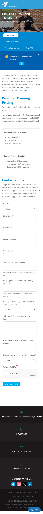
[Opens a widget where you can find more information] (34, 510)
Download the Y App (21, 469)
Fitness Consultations (12, 48)
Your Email (8, 251)
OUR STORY (32, 493)
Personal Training (11, 35)
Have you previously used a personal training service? (18, 303)
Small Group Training (12, 42)
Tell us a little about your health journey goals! (16, 317)
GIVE (10, 493)
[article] (21, 60)
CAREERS (16, 497)
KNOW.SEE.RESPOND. (18, 501)
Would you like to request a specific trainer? (18, 342)
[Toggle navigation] (38, 4)
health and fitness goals (19, 90)
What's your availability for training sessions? (18, 282)
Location (6, 204)
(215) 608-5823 (21, 434)
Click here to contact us (21, 451)
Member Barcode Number (14, 262)
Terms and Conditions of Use (24, 507)
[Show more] (21, 63)
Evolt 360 (29, 48)
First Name (7, 216)
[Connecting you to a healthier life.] (9, 4)
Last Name (7, 228)
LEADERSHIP (28, 497)
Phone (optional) (10, 239)
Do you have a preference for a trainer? (19, 355)
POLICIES (33, 501)
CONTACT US (20, 493)
